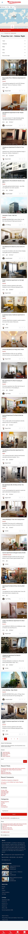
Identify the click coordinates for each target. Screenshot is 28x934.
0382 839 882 (12, 857)
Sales (3, 888)
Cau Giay (15, 311)
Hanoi (19, 177)
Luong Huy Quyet (8, 125)
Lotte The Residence (13, 243)
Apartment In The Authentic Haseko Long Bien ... (13, 181)
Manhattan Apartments (6, 773)
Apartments (4, 900)
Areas (3, 52)
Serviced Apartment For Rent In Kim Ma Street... (12, 416)
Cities (3, 49)
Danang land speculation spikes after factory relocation (13, 768)
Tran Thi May (8, 393)
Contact (3, 890)
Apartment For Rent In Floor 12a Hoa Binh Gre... (13, 586)
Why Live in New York (5, 772)
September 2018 (4, 791)
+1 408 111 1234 (5, 832)
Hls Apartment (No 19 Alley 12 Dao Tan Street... (13, 485)
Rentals (3, 886)
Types (3, 40)
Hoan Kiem (5, 109)
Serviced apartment (6, 910)
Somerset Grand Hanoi (8, 447)
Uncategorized (4, 807)
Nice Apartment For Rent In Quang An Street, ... (12, 381)
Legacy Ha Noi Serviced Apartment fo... (15, 866)
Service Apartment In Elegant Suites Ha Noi (13, 552)
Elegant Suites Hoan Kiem (8, 549)
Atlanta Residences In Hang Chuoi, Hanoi (13, 349)
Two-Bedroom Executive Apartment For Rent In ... (13, 450)
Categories (4, 43)
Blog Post (3, 771)
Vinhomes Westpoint (7, 311)
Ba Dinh (14, 74)
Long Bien (23, 177)
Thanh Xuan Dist (6, 752)
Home (2, 33)
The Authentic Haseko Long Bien (10, 177)
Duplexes (4, 904)
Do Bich (6, 327)
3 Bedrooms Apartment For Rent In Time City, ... (13, 148)
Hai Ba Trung (14, 144)
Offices (3, 908)
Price (2, 804)
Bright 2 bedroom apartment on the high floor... (13, 280)
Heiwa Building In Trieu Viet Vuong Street (13, 519)
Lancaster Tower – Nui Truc (9, 215)
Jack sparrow (4, 782)
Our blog (4, 894)
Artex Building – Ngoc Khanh (9, 690)
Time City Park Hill (7, 144)
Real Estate (3, 805)
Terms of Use (20, 917)
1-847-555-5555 (5, 818)
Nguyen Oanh (8, 90)
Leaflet (15, 28)
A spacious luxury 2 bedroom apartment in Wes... (13, 315)
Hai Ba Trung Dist (6, 753)
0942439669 (5, 857)
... (21, 85)
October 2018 (4, 790)
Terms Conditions (5, 892)
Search (2, 759)
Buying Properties (5, 801)
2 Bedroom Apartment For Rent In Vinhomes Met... (11, 656)
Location (3, 803)
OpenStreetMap (21, 28)
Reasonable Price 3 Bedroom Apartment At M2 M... (13, 78)
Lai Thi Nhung (8, 224)
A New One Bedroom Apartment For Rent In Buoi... (13, 621)
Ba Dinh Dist (5, 755)
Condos (3, 901)
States (3, 46)
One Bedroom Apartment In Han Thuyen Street (12, 113)
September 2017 (4, 793)
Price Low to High (5, 55)
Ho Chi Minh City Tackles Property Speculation (11, 769)
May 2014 (3, 795)
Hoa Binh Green (6, 582)
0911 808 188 (19, 857)
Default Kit (16, 780)
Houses (3, 906)
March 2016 (3, 794)
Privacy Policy (5, 917)
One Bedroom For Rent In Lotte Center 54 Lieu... (13, 247)
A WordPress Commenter (6, 780)
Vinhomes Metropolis (7, 74)
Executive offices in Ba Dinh (9, 212)
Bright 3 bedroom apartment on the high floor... (13, 722)
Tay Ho (4, 377)
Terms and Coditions (12, 917)
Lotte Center (6, 243)
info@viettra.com (6, 860)
